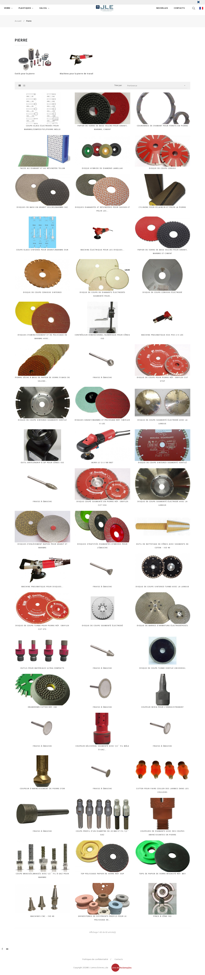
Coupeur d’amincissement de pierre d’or (42, 788)
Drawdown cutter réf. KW (42, 707)
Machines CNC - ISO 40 (42, 916)
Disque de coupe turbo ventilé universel (162, 668)
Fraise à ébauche (102, 377)
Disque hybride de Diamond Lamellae (102, 168)
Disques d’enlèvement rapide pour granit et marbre (42, 546)
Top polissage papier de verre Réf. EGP (102, 873)
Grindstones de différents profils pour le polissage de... (102, 918)
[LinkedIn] (12, 947)
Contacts (119, 959)
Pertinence (156, 86)
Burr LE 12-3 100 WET (102, 462)
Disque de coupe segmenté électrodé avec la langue (162, 422)
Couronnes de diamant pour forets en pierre (162, 126)
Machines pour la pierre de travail (76, 73)
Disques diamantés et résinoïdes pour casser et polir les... (102, 209)
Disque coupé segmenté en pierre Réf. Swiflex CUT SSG (102, 503)
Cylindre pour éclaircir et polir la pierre (162, 207)
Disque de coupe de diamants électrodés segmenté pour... (102, 294)
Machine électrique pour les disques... (102, 250)
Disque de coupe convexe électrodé (162, 292)
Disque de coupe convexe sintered (42, 292)
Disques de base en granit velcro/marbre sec (42, 207)
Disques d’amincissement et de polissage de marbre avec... (42, 337)
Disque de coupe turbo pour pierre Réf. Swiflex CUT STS (42, 627)
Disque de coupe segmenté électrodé (102, 625)
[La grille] (19, 86)
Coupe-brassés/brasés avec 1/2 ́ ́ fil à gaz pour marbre (42, 875)
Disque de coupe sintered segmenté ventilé (42, 420)
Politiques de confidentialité (95, 959)
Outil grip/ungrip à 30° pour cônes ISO (42, 462)
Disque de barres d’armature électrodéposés (162, 625)
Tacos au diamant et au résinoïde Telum (42, 168)
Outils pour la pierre (25, 73)
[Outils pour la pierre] (35, 59)
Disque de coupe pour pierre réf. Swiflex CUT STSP (162, 379)
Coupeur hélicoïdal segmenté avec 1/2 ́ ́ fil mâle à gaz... (102, 748)
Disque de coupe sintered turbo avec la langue (162, 586)
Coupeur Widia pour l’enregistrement (162, 707)
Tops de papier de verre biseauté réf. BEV (162, 873)
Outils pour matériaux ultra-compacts (42, 668)
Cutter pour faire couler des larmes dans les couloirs (162, 790)
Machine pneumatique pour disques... (42, 586)
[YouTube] (7, 949)
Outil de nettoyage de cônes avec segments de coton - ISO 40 (162, 546)
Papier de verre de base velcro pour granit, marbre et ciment (162, 252)
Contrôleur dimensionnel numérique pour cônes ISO (102, 337)
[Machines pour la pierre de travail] (80, 59)
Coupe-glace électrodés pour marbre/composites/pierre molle (42, 128)
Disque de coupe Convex (162, 168)
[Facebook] (2, 949)
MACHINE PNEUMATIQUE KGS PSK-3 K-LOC (162, 335)
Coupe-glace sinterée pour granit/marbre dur (42, 250)
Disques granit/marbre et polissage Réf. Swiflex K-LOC (102, 422)
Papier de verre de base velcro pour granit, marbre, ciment (102, 128)
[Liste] (24, 86)
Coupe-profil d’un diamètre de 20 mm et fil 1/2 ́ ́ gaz (102, 833)
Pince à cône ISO (162, 916)
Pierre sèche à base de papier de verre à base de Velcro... (42, 379)
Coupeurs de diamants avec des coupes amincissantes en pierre (162, 833)
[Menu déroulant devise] (202, 8)
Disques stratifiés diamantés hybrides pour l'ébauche (102, 546)
